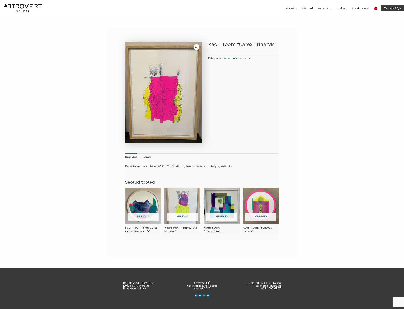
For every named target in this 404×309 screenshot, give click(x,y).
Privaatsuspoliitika (134, 288)
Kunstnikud (325, 8)
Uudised (341, 8)
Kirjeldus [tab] (131, 157)
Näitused (307, 8)
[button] (196, 47)
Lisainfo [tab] (146, 157)
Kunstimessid (360, 8)
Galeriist (291, 8)
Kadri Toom (230, 58)
